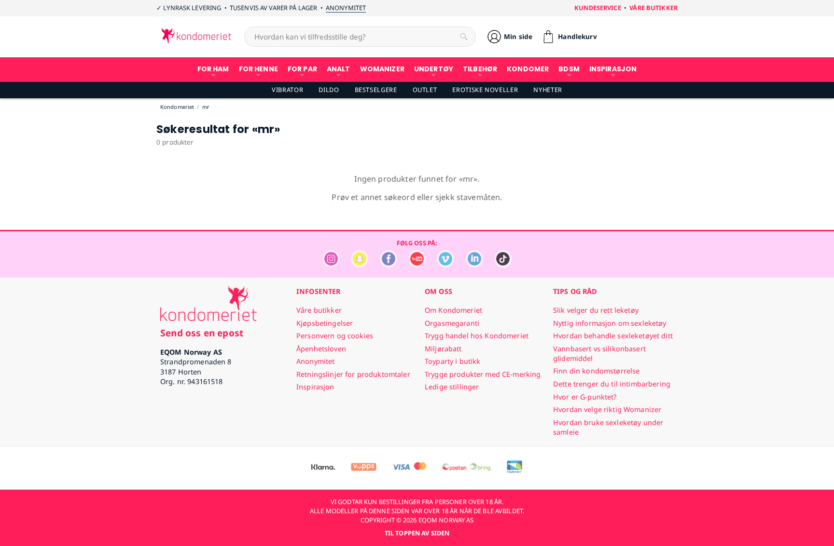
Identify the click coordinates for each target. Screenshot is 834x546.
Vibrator (287, 89)
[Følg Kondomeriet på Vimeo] (445, 264)
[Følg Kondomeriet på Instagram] (331, 264)
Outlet (425, 89)
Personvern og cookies (334, 335)
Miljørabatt (443, 348)
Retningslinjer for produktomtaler (353, 374)
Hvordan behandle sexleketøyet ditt (613, 335)
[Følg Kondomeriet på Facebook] (388, 264)
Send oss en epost (201, 332)
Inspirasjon (315, 386)
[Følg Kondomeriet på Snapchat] (359, 264)
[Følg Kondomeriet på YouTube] (417, 264)
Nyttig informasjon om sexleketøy (610, 323)
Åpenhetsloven (321, 348)
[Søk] (463, 36)
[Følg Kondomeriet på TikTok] (503, 264)
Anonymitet (346, 7)
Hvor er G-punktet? (585, 396)
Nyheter (547, 89)
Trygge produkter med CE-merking (483, 374)
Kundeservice (597, 7)
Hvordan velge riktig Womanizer (607, 409)
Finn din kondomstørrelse (596, 370)
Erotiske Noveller (485, 89)
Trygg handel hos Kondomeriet (476, 335)
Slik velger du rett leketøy (596, 310)
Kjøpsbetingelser (324, 323)
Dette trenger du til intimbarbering (611, 383)
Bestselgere (376, 89)
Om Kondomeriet (453, 310)
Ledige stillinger (452, 386)
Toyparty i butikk (452, 361)
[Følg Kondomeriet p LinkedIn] (474, 264)
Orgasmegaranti (452, 323)
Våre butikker (653, 7)
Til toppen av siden (417, 533)
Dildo (329, 89)
